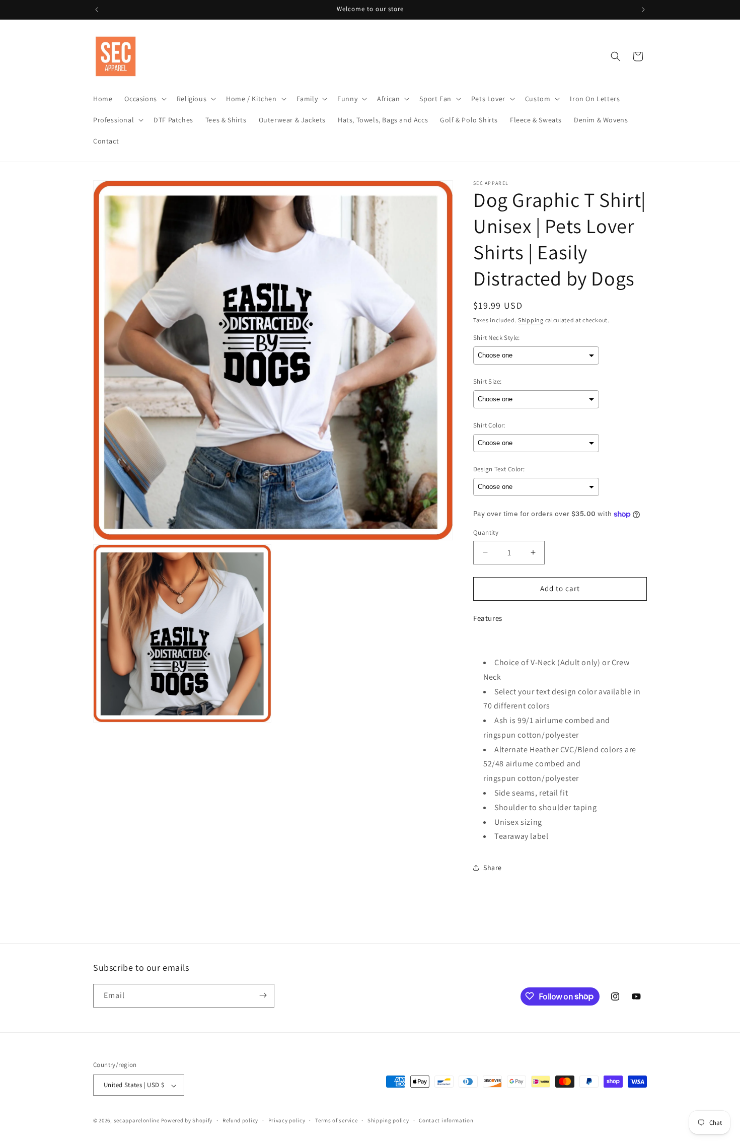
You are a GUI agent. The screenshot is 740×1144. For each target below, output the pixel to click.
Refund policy (240, 1120)
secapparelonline (137, 1120)
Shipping (531, 320)
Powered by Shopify (187, 1120)
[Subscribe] (263, 995)
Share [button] (492, 867)
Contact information (446, 1120)
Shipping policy (388, 1120)
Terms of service (336, 1120)
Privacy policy (287, 1120)
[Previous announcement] (97, 9)
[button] (144, 98)
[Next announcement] (643, 9)
